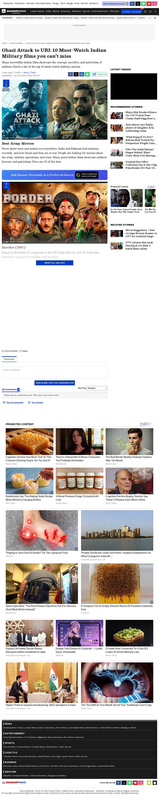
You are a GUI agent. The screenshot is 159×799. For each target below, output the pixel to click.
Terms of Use (41, 791)
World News (62, 728)
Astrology (55, 756)
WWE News (52, 747)
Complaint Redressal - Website (89, 791)
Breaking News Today (13, 728)
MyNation (93, 3)
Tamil (62, 3)
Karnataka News (76, 728)
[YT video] (149, 4)
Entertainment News (12, 737)
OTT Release (30, 737)
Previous (150, 17)
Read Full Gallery (55, 263)
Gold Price (44, 766)
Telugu (55, 3)
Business (66, 11)
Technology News (88, 766)
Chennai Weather (39, 776)
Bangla (70, 3)
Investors (134, 791)
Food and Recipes (27, 756)
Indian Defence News (109, 728)
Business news (10, 766)
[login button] (146, 12)
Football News (38, 747)
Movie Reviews (55, 737)
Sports (86, 11)
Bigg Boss (42, 737)
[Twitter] (137, 4)
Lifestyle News (10, 756)
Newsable (20, 3)
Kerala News (92, 728)
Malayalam (8, 3)
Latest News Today (34, 728)
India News (49, 728)
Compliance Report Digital (117, 791)
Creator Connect (131, 11)
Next (154, 17)
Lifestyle (114, 11)
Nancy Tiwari (29, 72)
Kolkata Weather (21, 776)
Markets (76, 11)
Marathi (84, 3)
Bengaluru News (128, 728)
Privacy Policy (55, 791)
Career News (68, 756)
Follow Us (102, 74)
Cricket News (23, 747)
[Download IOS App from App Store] (154, 783)
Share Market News (28, 766)
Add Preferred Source (114, 4)
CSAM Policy (67, 791)
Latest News (37, 11)
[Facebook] (132, 4)
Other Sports (65, 747)
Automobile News (106, 766)
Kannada (30, 3)
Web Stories (81, 756)
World (56, 11)
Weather (7, 776)
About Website (27, 791)
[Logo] (15, 11)
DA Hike (54, 766)
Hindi (76, 3)
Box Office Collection (74, 737)
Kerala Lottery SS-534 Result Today (97, 18)
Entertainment (100, 11)
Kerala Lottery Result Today (29, 18)
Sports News (9, 747)
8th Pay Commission (69, 766)
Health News (44, 756)
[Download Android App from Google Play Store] (149, 783)
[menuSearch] (155, 11)
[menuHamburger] (150, 12)
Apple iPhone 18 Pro (126, 18)
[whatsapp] (143, 4)
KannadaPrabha (43, 3)
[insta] (154, 4)
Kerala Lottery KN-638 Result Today (61, 18)
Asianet (14, 782)
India (48, 11)
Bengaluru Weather (57, 776)
